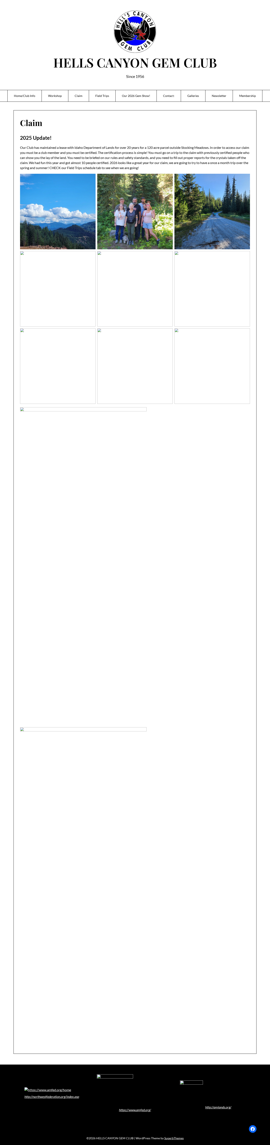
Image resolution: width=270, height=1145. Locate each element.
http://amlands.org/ (218, 1107)
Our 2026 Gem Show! (136, 96)
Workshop (55, 96)
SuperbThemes (174, 1138)
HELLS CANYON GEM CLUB (135, 62)
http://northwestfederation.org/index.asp (51, 1097)
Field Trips (102, 96)
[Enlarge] (168, 1080)
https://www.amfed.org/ (135, 1110)
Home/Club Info (24, 96)
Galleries (193, 96)
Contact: (168, 96)
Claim (78, 96)
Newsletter (219, 96)
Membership (247, 96)
